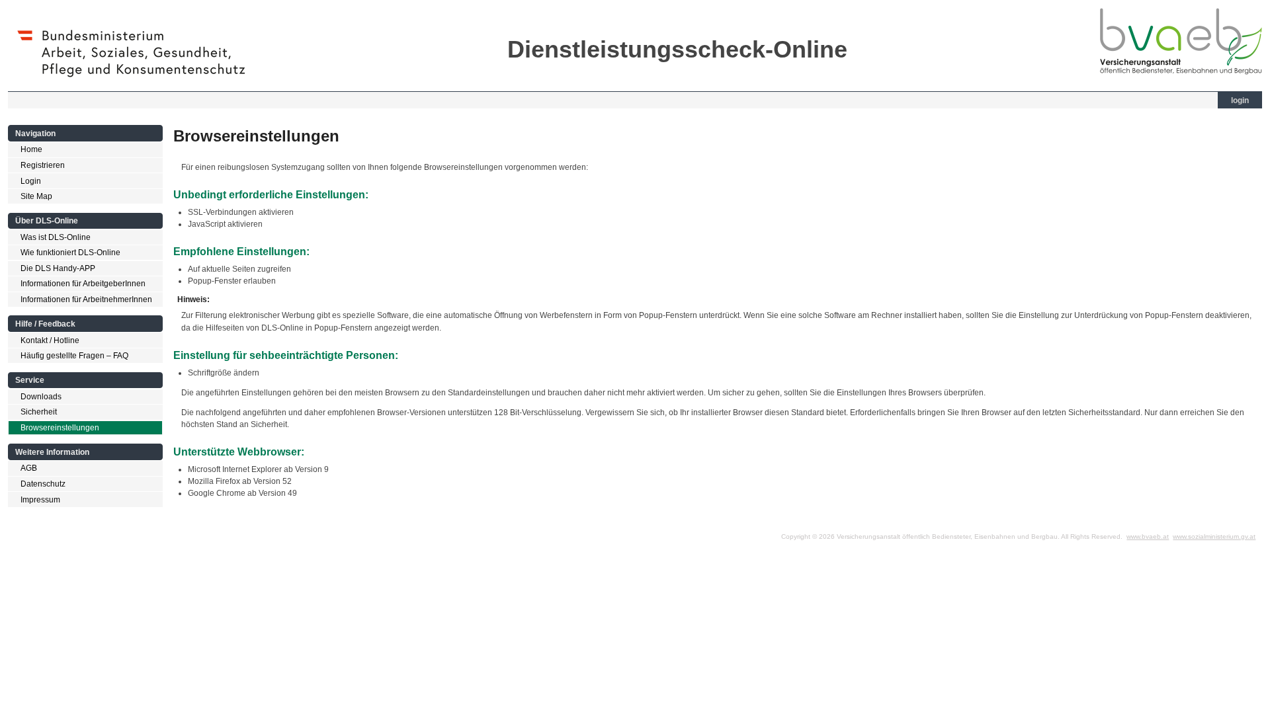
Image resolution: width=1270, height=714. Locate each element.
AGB (29, 468)
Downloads (41, 396)
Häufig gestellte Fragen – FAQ (74, 355)
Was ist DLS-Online (56, 237)
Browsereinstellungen (60, 427)
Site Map (36, 196)
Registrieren (43, 165)
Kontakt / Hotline (50, 340)
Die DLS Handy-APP (58, 268)
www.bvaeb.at (1147, 536)
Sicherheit (39, 411)
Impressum (40, 499)
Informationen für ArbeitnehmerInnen (86, 299)
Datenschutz (43, 484)
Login (31, 181)
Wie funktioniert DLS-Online (70, 252)
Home (31, 149)
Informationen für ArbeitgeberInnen (83, 283)
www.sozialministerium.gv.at (1214, 536)
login (1240, 100)
